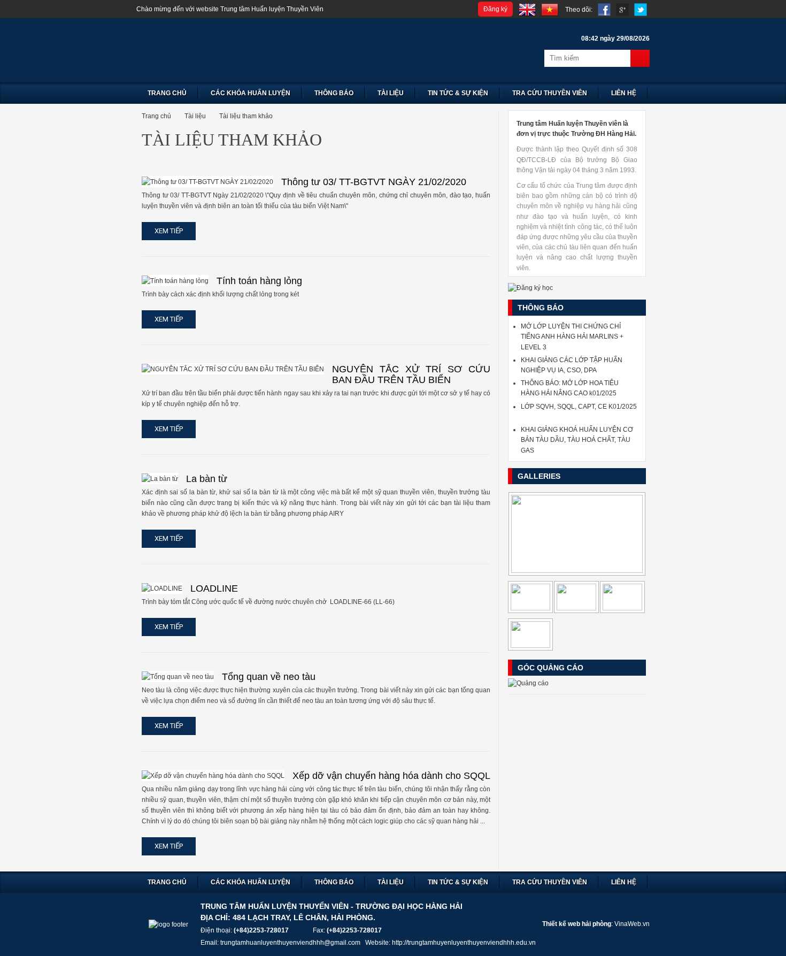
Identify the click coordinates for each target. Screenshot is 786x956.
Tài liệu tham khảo (246, 116)
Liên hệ (623, 93)
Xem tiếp (169, 231)
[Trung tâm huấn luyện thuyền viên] (270, 50)
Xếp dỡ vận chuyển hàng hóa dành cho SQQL (391, 775)
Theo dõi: (578, 9)
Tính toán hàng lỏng (259, 281)
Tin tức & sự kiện (458, 93)
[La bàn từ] (160, 478)
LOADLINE (214, 588)
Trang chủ (167, 93)
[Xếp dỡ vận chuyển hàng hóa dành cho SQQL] (213, 775)
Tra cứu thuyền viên (549, 93)
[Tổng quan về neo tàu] (178, 676)
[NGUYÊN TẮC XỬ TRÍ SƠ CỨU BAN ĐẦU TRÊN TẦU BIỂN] (233, 368)
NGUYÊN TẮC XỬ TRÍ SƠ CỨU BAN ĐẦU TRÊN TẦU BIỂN (411, 374)
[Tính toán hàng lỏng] (175, 280)
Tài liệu (390, 93)
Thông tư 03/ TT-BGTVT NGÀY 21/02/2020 (373, 182)
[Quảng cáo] (528, 683)
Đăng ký (495, 9)
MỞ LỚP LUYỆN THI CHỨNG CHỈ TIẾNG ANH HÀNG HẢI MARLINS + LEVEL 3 (572, 336)
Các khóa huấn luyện (250, 93)
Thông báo (333, 93)
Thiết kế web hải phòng (576, 924)
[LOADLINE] (162, 588)
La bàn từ (206, 478)
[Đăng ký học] (530, 288)
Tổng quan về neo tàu (268, 676)
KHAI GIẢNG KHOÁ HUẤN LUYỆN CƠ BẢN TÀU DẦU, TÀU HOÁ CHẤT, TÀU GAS (577, 440)
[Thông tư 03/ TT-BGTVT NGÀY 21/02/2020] (207, 181)
